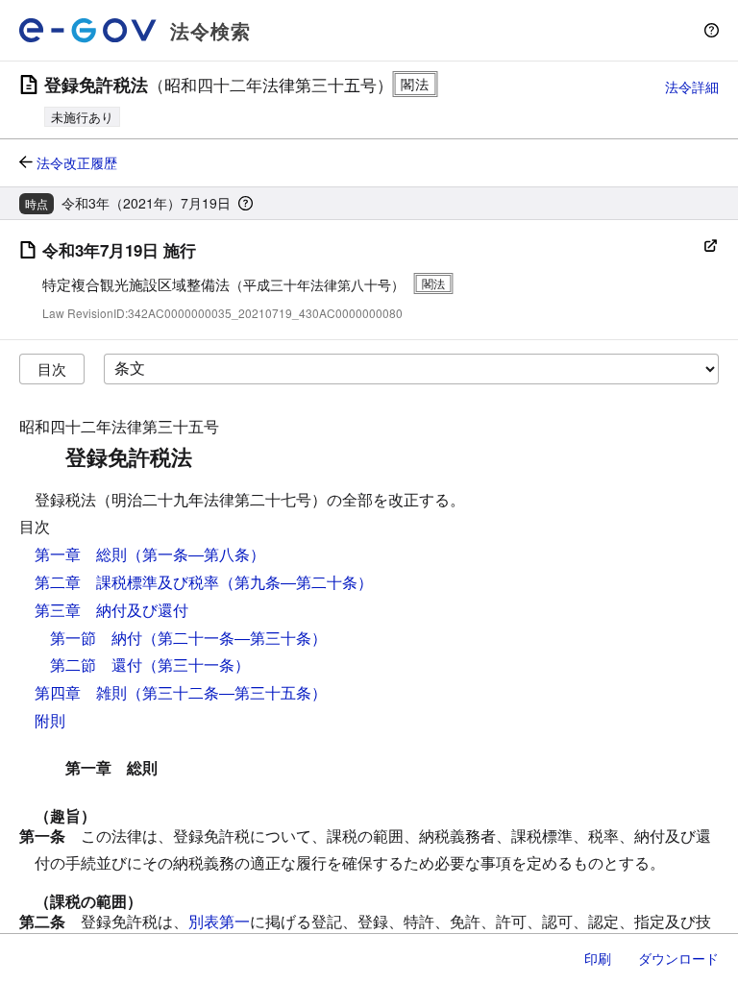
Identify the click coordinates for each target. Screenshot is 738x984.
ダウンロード (678, 958)
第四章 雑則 (81, 692)
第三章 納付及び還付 (111, 610)
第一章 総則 (81, 554)
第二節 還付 (96, 664)
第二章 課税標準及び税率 (127, 582)
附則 (50, 720)
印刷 (597, 958)
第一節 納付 (96, 638)
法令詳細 (692, 86)
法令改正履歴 (77, 162)
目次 (51, 368)
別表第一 (219, 921)
